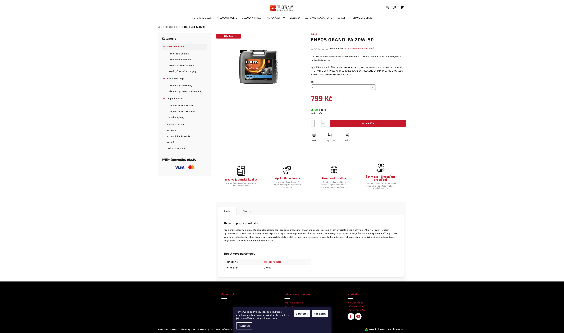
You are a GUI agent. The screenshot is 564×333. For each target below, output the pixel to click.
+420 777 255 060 (356, 309)
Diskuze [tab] (247, 211)
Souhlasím (320, 313)
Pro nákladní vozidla (180, 59)
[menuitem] (201, 17)
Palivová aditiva (175, 124)
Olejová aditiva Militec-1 (182, 105)
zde (275, 318)
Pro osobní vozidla (179, 53)
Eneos (314, 34)
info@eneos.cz (355, 302)
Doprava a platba (293, 302)
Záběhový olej (176, 117)
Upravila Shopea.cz (396, 329)
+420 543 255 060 (356, 306)
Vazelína (171, 130)
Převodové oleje (175, 78)
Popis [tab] (227, 211)
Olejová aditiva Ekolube (182, 111)
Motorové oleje (175, 46)
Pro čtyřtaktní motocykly (183, 71)
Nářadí (170, 142)
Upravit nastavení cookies (220, 329)
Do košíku (369, 123)
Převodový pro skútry (180, 85)
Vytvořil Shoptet (377, 329)
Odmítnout (302, 313)
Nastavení (244, 326)
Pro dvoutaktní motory (181, 65)
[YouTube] (358, 316)
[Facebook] (351, 316)
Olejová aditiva (175, 98)
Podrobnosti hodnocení (361, 48)
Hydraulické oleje (176, 148)
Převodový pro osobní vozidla (185, 91)
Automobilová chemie (179, 136)
